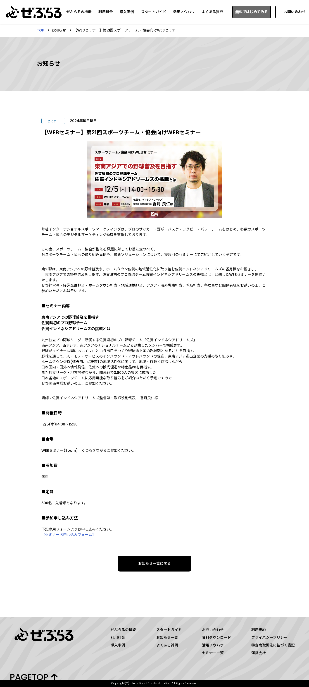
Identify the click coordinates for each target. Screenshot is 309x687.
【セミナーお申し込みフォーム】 (68, 534)
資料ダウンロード (216, 637)
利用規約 (258, 629)
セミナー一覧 (213, 653)
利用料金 (105, 11)
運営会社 (258, 653)
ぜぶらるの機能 (79, 11)
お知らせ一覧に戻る (154, 563)
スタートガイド (153, 11)
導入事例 (127, 11)
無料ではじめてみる (251, 11)
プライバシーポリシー (269, 637)
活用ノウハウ (184, 11)
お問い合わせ (213, 629)
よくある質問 (212, 11)
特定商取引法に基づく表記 (273, 645)
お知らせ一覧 (167, 637)
